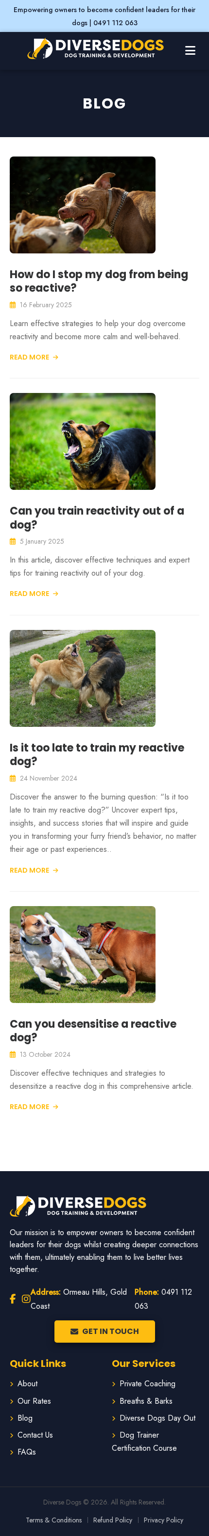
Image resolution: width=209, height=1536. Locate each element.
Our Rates (34, 1401)
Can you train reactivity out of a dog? (97, 518)
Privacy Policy (163, 1520)
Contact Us (35, 1435)
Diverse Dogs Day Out (157, 1418)
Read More (30, 357)
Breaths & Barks (146, 1401)
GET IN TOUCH (110, 1331)
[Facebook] (13, 1299)
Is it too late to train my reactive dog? (97, 754)
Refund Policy (112, 1520)
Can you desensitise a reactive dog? (93, 1031)
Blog (25, 1418)
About (27, 1383)
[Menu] (190, 51)
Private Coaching (147, 1383)
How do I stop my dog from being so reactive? (99, 281)
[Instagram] (26, 1299)
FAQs (26, 1452)
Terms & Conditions (54, 1520)
